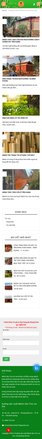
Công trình (10, 222)
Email (4, 349)
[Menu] (4, 4)
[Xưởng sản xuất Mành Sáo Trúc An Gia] (21, 4)
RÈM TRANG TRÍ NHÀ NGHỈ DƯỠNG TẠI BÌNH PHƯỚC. (19, 80)
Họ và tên (6, 330)
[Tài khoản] (34, 4)
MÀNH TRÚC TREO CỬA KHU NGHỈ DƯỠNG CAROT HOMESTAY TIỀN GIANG (21, 41)
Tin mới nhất (10, 225)
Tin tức (8, 218)
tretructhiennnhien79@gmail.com (16, 425)
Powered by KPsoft (23, 436)
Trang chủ (4, 10)
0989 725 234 (9, 420)
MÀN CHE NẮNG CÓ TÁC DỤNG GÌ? (15, 118)
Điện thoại (6, 339)
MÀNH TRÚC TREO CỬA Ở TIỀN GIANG (16, 192)
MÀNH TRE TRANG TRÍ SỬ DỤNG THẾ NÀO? (18, 155)
